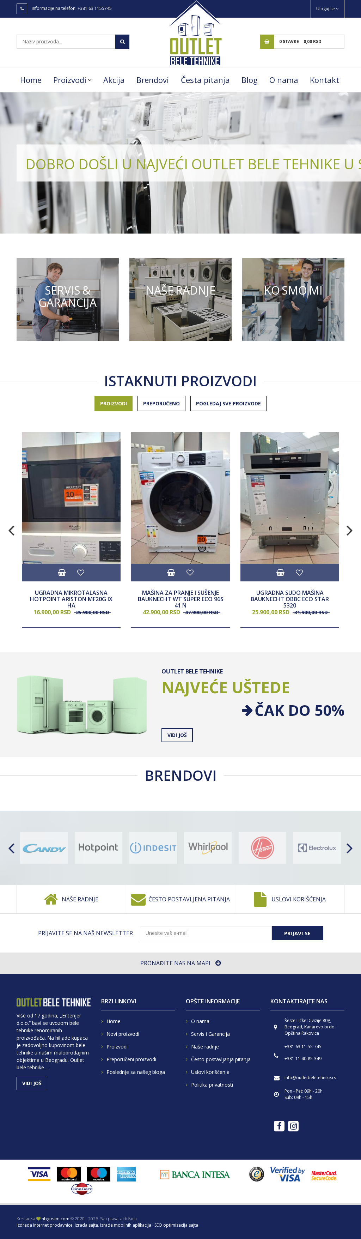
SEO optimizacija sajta (176, 1225)
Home (31, 79)
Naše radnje (80, 899)
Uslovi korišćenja (298, 899)
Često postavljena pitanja (189, 899)
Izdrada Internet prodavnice (45, 1225)
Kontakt (324, 79)
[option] (180, 163)
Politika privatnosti (212, 1084)
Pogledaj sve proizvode (228, 403)
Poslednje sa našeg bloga (135, 1072)
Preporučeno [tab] (161, 403)
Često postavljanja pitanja (221, 1059)
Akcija (114, 79)
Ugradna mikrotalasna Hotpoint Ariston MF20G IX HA (71, 599)
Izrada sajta (86, 1225)
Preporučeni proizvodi (131, 1059)
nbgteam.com (55, 1219)
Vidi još (68, 299)
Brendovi (152, 79)
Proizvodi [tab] (113, 403)
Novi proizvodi (122, 1034)
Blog (249, 79)
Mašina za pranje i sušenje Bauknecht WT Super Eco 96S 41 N (181, 599)
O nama (283, 79)
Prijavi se (297, 933)
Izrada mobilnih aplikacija (125, 1225)
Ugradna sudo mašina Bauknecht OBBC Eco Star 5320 (290, 599)
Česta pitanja (205, 79)
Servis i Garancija (210, 1034)
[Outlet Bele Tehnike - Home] (194, 32)
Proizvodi (69, 79)
